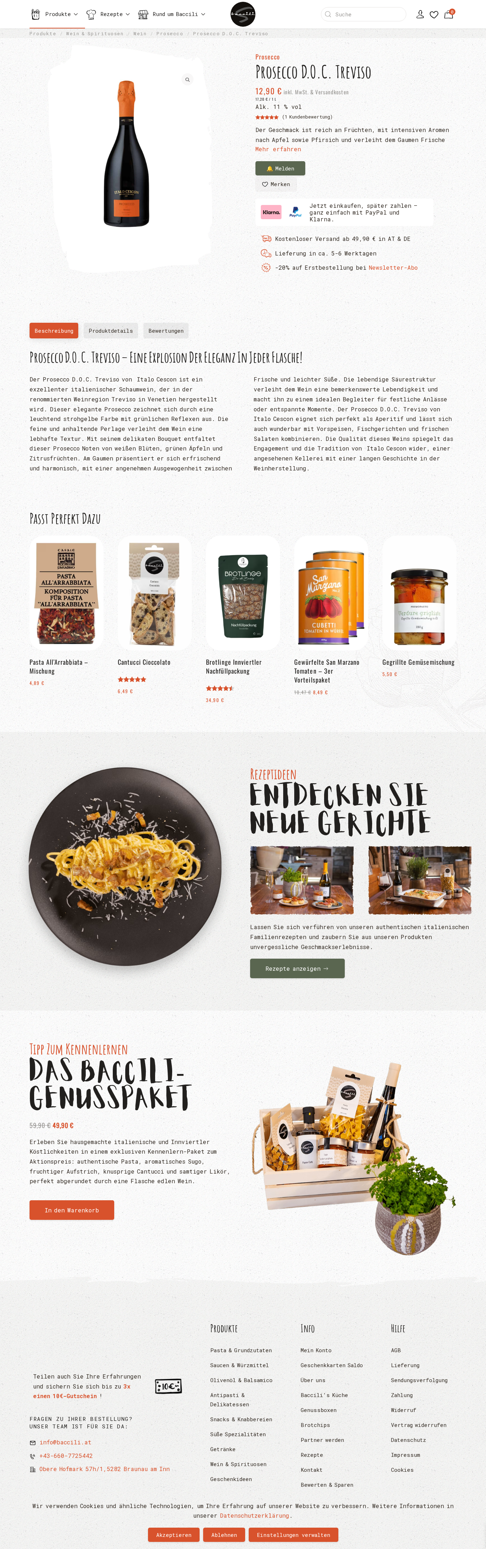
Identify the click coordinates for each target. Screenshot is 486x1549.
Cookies (402, 1469)
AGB (396, 1350)
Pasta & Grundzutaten (241, 1350)
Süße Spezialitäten (238, 1434)
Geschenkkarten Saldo (332, 1365)
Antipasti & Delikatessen (229, 1399)
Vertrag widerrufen (419, 1424)
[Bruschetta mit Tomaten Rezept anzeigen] (302, 880)
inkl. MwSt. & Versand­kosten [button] (315, 92)
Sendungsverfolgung (419, 1380)
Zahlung (402, 1394)
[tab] (166, 330)
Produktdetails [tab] (111, 330)
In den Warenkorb (72, 1210)
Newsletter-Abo (393, 267)
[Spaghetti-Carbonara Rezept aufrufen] (125, 870)
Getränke (223, 1449)
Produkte (224, 1328)
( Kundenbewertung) (307, 117)
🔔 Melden (280, 168)
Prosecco (267, 56)
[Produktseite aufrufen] (353, 1153)
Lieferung (405, 1365)
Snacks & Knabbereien (241, 1419)
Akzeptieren (173, 1534)
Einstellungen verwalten (293, 1534)
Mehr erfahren (278, 149)
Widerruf (403, 1409)
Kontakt (312, 1469)
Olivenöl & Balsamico (241, 1380)
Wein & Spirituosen (238, 1464)
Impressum (405, 1454)
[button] (276, 184)
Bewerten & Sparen (327, 1484)
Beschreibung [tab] (56, 332)
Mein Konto (316, 1350)
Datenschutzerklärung (254, 1515)
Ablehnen (224, 1534)
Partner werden (322, 1439)
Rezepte (312, 1454)
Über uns (313, 1380)
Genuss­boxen (319, 1409)
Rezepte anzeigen (293, 968)
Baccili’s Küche (324, 1394)
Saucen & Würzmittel (239, 1365)
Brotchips (315, 1424)
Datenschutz (408, 1439)
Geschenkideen (231, 1478)
